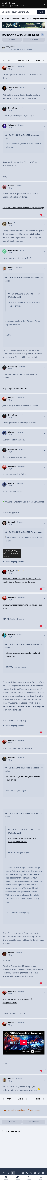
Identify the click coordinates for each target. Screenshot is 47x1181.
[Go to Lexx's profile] (4, 224)
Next (38, 60)
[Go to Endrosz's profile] (4, 635)
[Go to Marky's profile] (4, 954)
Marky (11, 953)
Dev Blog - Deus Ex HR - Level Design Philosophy (23, 207)
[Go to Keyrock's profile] (4, 523)
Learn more (4, 4)
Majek (10, 267)
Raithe (11, 186)
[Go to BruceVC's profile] (4, 759)
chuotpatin (13, 250)
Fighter (11, 432)
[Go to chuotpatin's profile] (4, 251)
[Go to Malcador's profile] (4, 68)
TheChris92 (13, 87)
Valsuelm (12, 125)
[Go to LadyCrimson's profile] (3, 48)
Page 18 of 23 (22, 60)
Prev (9, 60)
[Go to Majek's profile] (4, 268)
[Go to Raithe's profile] (4, 187)
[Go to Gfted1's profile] (4, 572)
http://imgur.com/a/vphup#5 (15, 388)
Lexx (10, 223)
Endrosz (11, 634)
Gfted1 (11, 571)
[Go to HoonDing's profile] (4, 109)
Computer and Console (22, 49)
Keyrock (11, 522)
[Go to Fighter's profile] (4, 433)
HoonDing (12, 108)
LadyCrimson (11, 47)
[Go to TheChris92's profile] (4, 88)
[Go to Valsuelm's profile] (4, 126)
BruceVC (12, 758)
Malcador (12, 67)
